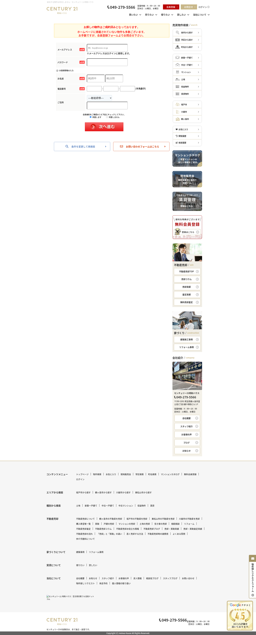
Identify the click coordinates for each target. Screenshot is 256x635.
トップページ (82, 474)
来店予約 (103, 583)
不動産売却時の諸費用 (158, 533)
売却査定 (186, 302)
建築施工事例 (186, 339)
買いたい (133, 14)
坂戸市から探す (83, 492)
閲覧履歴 (182, 136)
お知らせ (186, 450)
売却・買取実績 (171, 528)
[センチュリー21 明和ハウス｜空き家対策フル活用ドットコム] (71, 597)
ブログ (186, 442)
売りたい (149, 14)
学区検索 (139, 474)
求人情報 (137, 578)
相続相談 (175, 523)
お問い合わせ (188, 578)
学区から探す (187, 39)
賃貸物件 (185, 93)
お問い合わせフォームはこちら (142, 146)
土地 (183, 79)
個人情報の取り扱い (121, 583)
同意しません (114, 117)
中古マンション (126, 505)
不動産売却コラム (103, 528)
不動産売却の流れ (84, 533)
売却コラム (186, 279)
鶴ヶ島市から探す (103, 492)
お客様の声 (186, 434)
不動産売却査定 (83, 528)
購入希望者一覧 (83, 523)
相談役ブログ (152, 578)
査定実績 (186, 294)
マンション (186, 72)
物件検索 (97, 474)
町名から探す (187, 47)
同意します (96, 117)
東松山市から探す (143, 492)
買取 (97, 523)
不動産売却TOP (186, 271)
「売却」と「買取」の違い (109, 533)
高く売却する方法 (135, 533)
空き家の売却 (160, 523)
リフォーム (189, 523)
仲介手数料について (85, 538)
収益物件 (185, 86)
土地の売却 (145, 523)
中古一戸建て (187, 64)
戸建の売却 (109, 523)
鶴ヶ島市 (185, 119)
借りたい (165, 14)
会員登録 (170, 6)
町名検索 (152, 474)
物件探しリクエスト (85, 583)
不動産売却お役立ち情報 (127, 528)
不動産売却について (85, 518)
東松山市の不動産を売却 (163, 518)
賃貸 (152, 505)
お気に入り (183, 129)
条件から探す (187, 32)
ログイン (203, 6)
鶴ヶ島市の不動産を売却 (110, 518)
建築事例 (80, 551)
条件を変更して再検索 (83, 146)
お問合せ (188, 6)
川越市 (184, 111)
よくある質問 (179, 533)
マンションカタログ (170, 474)
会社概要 (186, 418)
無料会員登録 (190, 474)
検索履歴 (182, 142)
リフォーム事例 (186, 347)
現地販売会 (126, 474)
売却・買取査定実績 (192, 528)
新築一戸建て (187, 57)
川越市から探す (123, 492)
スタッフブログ (170, 578)
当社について (199, 14)
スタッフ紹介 (186, 426)
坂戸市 (184, 104)
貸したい (181, 14)
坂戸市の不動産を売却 (137, 518)
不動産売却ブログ (151, 528)
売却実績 (186, 286)
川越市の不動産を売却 (189, 518)
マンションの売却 (127, 523)
